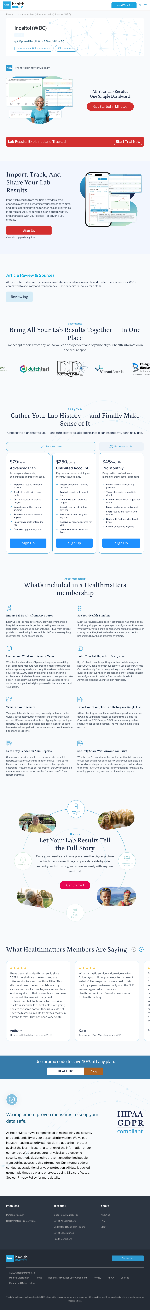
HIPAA (111, 1277)
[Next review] (141, 949)
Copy (93, 1071)
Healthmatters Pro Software (21, 1221)
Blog (103, 1227)
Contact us (128, 1258)
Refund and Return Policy (22, 1283)
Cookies (125, 1277)
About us (105, 1215)
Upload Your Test (124, 5)
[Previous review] (133, 949)
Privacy (97, 1277)
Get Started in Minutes (110, 106)
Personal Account (15, 1215)
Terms (38, 1277)
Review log (19, 297)
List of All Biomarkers (64, 1221)
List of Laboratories (63, 1233)
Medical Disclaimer (19, 1277)
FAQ (103, 1221)
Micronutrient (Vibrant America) (33, 48)
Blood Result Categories (66, 1215)
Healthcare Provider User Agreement (67, 1277)
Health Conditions (62, 1239)
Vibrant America (66, 48)
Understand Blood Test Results (69, 1227)
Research (11, 14)
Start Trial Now (128, 141)
